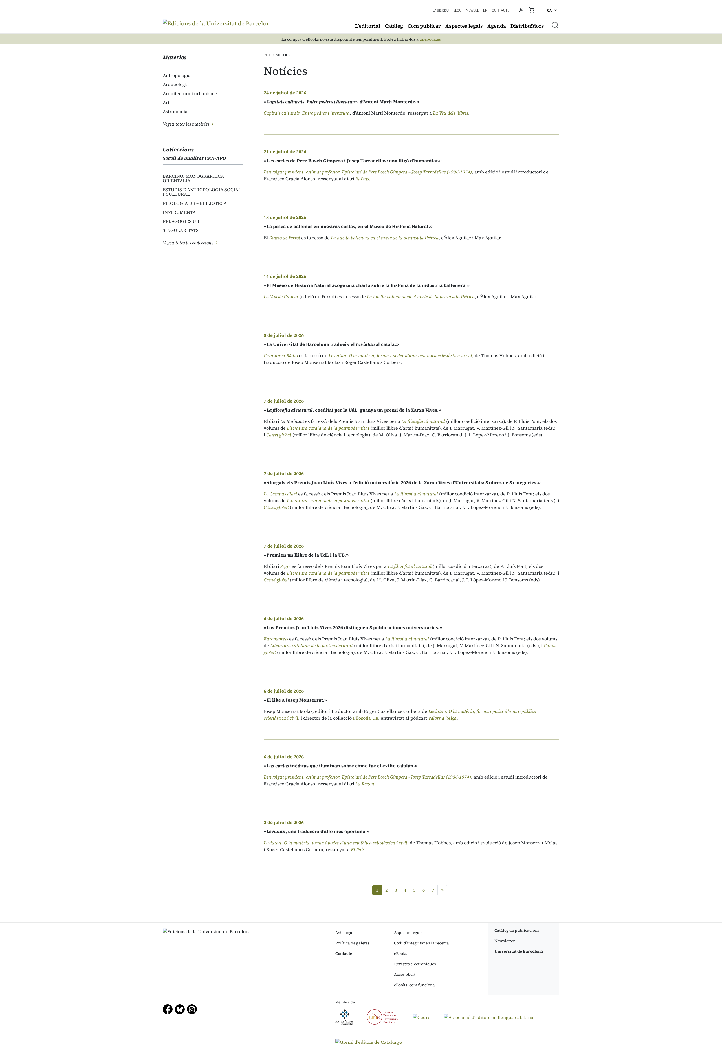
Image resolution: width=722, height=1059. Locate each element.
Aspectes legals (464, 25)
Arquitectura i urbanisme (190, 93)
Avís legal (344, 932)
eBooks (400, 953)
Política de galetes (352, 943)
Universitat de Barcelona (518, 951)
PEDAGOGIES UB (181, 221)
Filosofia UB (365, 718)
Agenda (496, 25)
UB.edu (442, 10)
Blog (457, 10)
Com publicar (424, 25)
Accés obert (404, 974)
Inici (267, 55)
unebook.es (430, 39)
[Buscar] (555, 25)
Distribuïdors (527, 25)
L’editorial (367, 25)
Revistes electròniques (415, 964)
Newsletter (476, 10)
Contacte (500, 10)
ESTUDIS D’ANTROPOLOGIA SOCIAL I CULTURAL (202, 191)
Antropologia (177, 75)
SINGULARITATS (181, 230)
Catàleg (394, 25)
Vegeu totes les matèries (186, 124)
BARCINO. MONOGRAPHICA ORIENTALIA (193, 178)
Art (166, 102)
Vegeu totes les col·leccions (188, 243)
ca (549, 10)
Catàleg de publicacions (517, 930)
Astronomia (175, 111)
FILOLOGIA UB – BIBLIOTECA (195, 203)
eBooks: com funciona (414, 985)
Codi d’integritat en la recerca (421, 943)
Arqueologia (176, 84)
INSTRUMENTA (179, 212)
